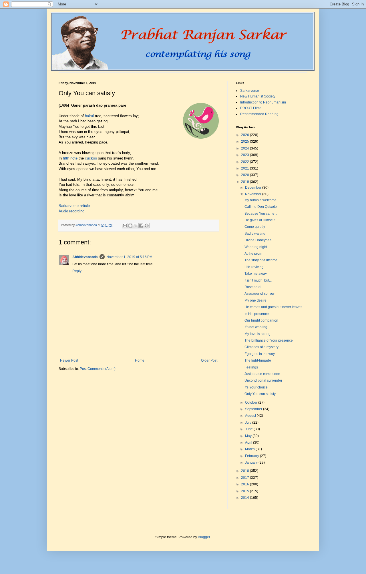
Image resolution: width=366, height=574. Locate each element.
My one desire (255, 300)
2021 (245, 168)
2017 (245, 478)
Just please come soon (262, 374)
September (254, 409)
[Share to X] (136, 225)
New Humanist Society (257, 96)
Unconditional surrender (263, 380)
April (249, 443)
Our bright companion (261, 320)
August (251, 416)
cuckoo (91, 158)
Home (139, 360)
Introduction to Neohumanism (263, 102)
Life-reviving (254, 267)
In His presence (256, 314)
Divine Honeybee (258, 240)
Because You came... (260, 214)
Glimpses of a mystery (261, 347)
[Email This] (125, 225)
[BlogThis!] (130, 225)
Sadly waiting (254, 234)
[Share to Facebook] (141, 225)
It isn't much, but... (258, 280)
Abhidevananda (85, 257)
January (251, 463)
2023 (245, 155)
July (248, 422)
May (248, 436)
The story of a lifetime (260, 260)
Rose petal (252, 287)
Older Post (209, 360)
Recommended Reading (259, 114)
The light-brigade (257, 360)
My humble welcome (260, 200)
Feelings (251, 367)
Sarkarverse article (74, 206)
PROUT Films (250, 108)
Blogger (204, 537)
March (250, 449)
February (252, 456)
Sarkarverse (249, 91)
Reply (76, 271)
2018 (245, 471)
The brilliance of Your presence (268, 340)
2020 (245, 175)
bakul (89, 116)
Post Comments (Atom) (98, 369)
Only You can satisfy (260, 394)
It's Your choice (256, 387)
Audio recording (71, 211)
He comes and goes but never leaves (273, 307)
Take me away (255, 274)
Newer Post (69, 360)
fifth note (70, 158)
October (251, 402)
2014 (245, 498)
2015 (245, 491)
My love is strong (257, 334)
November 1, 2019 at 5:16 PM (129, 257)
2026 (245, 135)
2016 (245, 484)
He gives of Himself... (260, 220)
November (253, 194)
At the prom (253, 254)
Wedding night (255, 247)
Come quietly (254, 227)
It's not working (255, 327)
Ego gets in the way (259, 354)
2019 (245, 182)
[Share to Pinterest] (147, 225)
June (249, 429)
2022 (245, 162)
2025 (245, 141)
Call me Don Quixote (260, 207)
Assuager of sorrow (259, 294)
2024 (245, 148)
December (253, 188)
